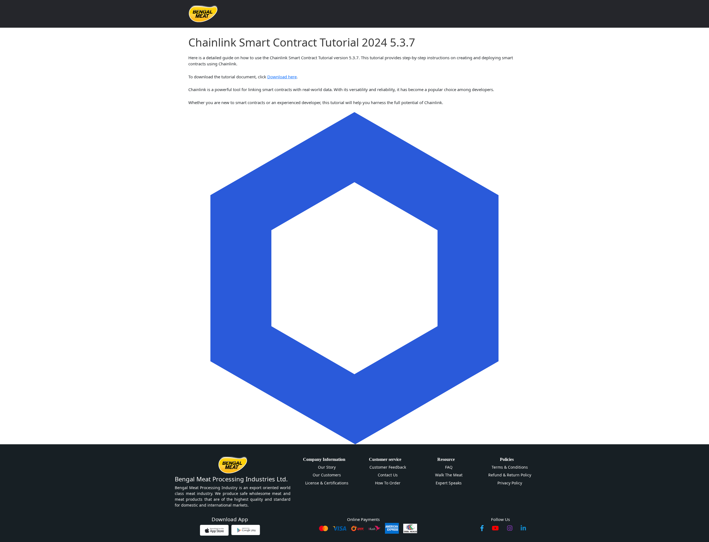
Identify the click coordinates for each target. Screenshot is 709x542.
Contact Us (388, 475)
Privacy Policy (509, 483)
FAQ (449, 467)
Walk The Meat (449, 475)
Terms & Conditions (510, 467)
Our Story (327, 467)
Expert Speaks (449, 483)
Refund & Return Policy (509, 475)
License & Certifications (326, 483)
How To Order (387, 483)
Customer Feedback (387, 467)
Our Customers (327, 475)
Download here (282, 76)
